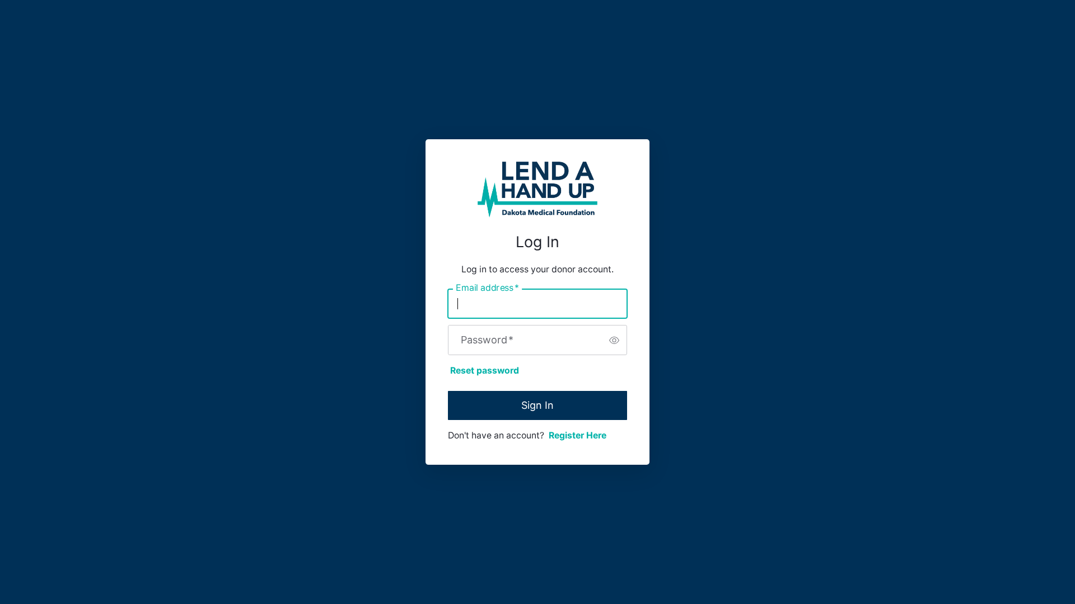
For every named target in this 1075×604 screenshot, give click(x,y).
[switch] (614, 340)
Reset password (484, 370)
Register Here (577, 435)
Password (487, 340)
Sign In (537, 405)
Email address (487, 288)
